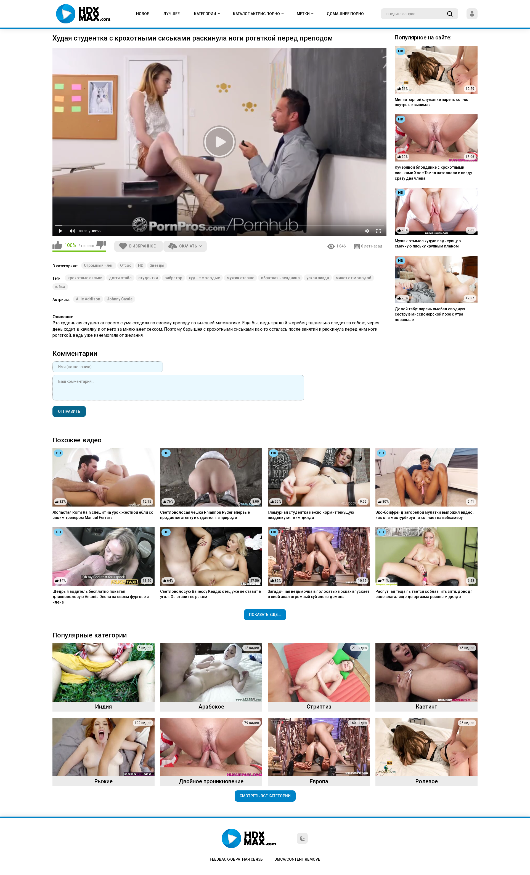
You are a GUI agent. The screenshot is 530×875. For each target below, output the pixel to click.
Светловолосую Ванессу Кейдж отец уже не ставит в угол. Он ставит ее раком (210, 594)
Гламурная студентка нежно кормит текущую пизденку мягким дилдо (311, 515)
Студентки (148, 278)
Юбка (60, 286)
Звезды (157, 265)
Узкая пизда (317, 278)
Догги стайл (120, 278)
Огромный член (98, 265)
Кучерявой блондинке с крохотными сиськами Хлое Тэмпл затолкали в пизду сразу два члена (433, 172)
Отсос (125, 265)
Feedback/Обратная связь (236, 859)
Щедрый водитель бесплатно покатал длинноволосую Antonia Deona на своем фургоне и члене (100, 596)
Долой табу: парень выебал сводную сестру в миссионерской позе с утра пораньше (430, 314)
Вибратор (173, 278)
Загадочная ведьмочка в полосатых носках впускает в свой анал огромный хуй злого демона (318, 594)
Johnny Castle (119, 299)
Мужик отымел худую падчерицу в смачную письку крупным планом (428, 244)
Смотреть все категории (265, 796)
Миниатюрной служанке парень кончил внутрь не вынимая (432, 102)
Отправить (69, 411)
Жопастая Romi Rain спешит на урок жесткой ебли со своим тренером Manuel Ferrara (102, 515)
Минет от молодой (353, 278)
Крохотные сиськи (85, 278)
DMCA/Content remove (297, 859)
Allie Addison (88, 299)
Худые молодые (204, 278)
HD (140, 265)
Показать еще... (265, 614)
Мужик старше (240, 278)
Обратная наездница (280, 278)
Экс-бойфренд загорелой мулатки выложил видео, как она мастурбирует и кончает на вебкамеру (424, 515)
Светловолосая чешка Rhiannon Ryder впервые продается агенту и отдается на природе (205, 515)
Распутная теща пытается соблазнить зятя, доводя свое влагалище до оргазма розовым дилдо (424, 594)
